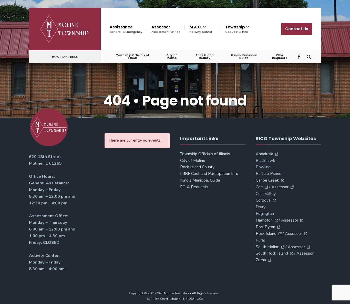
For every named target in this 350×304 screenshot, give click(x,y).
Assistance (126, 29)
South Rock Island (272, 253)
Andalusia (264, 154)
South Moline (267, 247)
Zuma (261, 260)
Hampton (264, 220)
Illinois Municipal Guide (243, 56)
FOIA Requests (279, 56)
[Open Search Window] (308, 56)
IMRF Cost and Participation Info (209, 173)
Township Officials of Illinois (132, 56)
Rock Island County (204, 56)
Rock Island (266, 233)
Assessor (165, 29)
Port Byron (265, 227)
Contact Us (296, 29)
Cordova (263, 200)
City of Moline (171, 56)
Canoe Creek (267, 180)
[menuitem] (202, 29)
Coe (259, 187)
